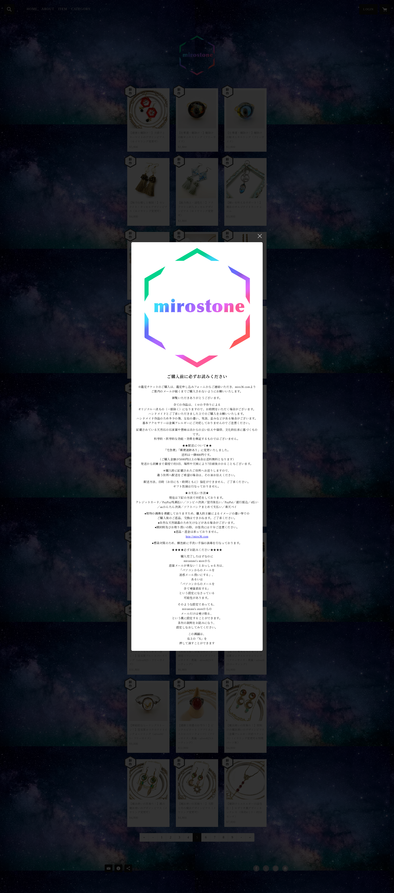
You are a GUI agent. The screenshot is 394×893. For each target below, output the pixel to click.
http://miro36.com (197, 536)
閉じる (260, 236)
